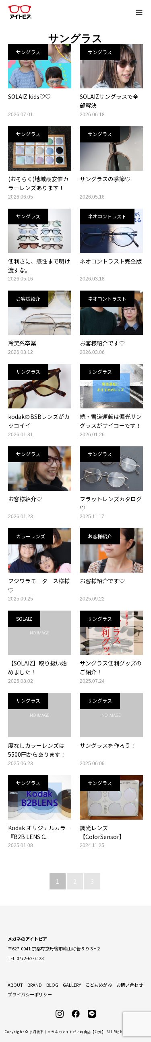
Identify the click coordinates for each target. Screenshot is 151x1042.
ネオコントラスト (107, 216)
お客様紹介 (28, 298)
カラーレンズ (30, 536)
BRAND (34, 984)
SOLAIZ (24, 618)
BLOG (52, 984)
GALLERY (72, 984)
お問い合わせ (129, 984)
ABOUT (15, 984)
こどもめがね (98, 984)
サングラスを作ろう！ (108, 745)
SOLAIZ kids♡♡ (29, 96)
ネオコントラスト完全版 (111, 261)
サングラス (28, 51)
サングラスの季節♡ (105, 179)
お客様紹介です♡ (102, 343)
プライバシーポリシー (30, 994)
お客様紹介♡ (25, 499)
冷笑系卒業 (22, 343)
